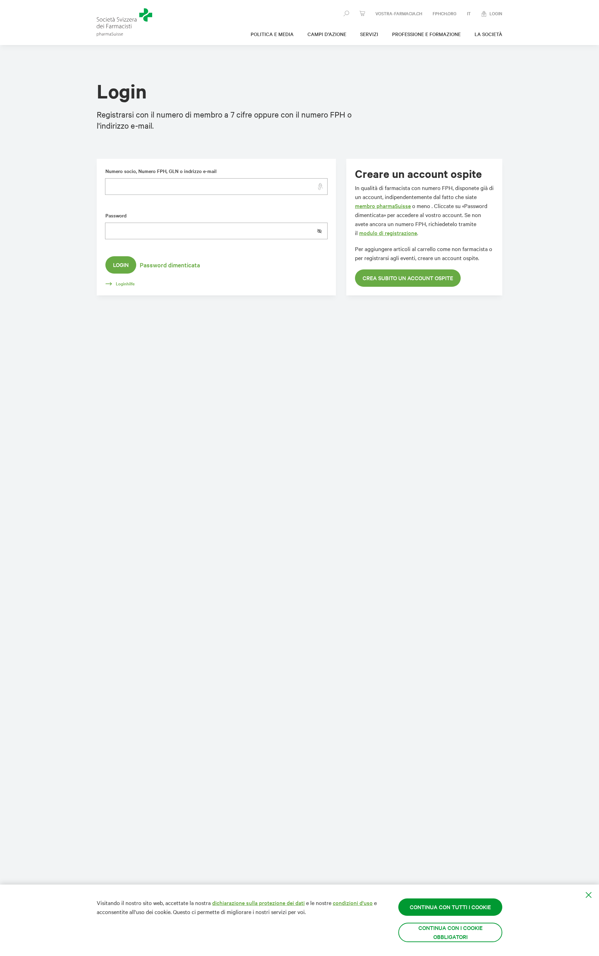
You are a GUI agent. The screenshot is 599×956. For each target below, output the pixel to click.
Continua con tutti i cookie (450, 907)
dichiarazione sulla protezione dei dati (258, 902)
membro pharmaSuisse (383, 205)
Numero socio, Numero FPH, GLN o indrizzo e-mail (161, 171)
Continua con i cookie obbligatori (450, 932)
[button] (322, 231)
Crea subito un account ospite (408, 278)
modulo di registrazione (388, 232)
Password (116, 215)
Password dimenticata (170, 265)
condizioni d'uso (353, 902)
